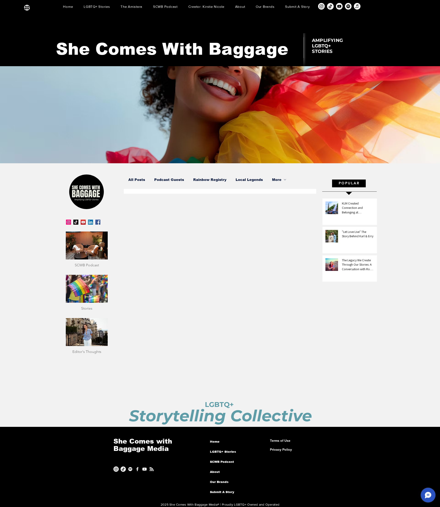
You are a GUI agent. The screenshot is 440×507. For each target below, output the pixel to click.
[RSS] (151, 469)
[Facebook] (97, 222)
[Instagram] (321, 6)
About (215, 472)
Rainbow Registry (209, 180)
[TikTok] (330, 6)
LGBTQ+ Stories (223, 451)
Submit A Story (222, 492)
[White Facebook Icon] (137, 469)
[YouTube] (83, 222)
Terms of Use (280, 440)
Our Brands (219, 482)
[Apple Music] (357, 6)
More (276, 180)
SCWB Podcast (222, 461)
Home (215, 441)
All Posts (136, 180)
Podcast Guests (169, 180)
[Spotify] (348, 6)
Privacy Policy (281, 449)
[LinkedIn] (90, 222)
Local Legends (249, 180)
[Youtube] (339, 6)
